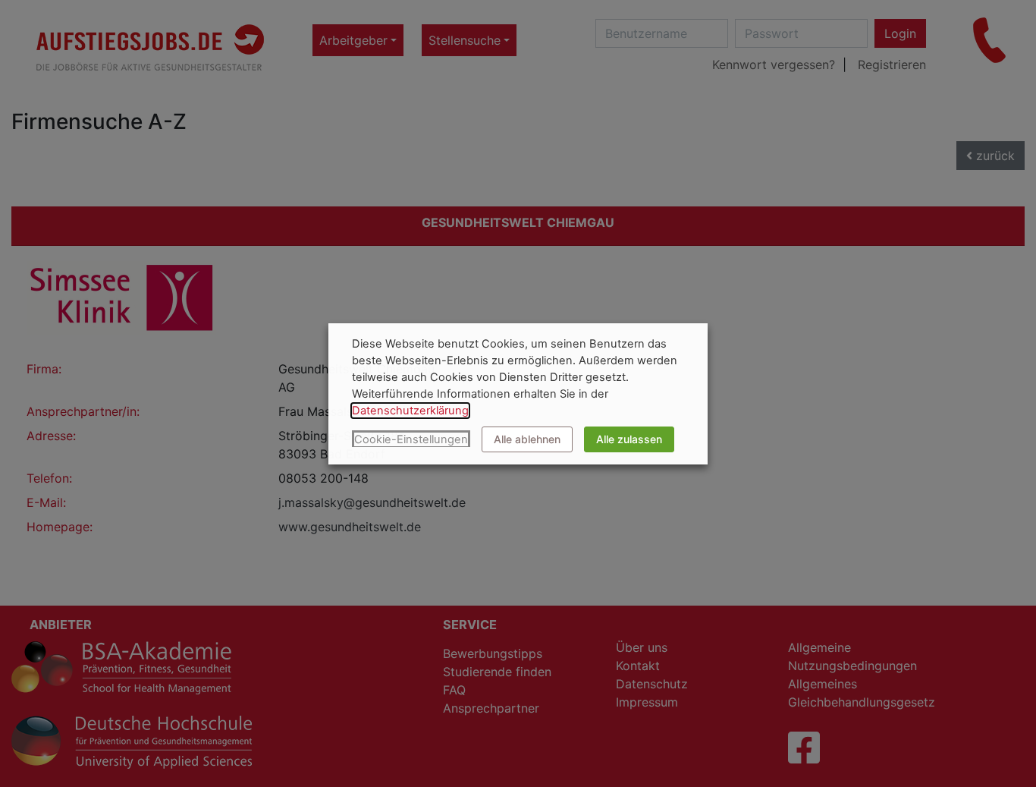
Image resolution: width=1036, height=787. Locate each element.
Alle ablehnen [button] (527, 439)
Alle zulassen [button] (629, 439)
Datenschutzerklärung (410, 410)
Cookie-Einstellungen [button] (411, 439)
